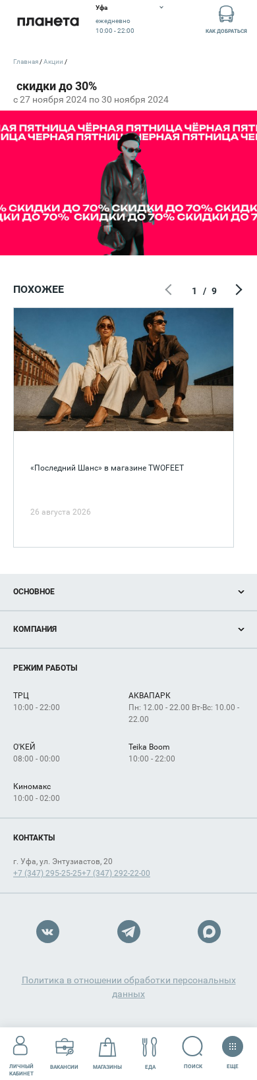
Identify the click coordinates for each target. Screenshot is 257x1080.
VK (47, 931)
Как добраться (226, 31)
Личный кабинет (21, 1070)
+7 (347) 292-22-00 (116, 873)
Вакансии (64, 1067)
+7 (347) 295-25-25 (47, 873)
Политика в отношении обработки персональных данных (129, 987)
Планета (48, 21)
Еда (150, 1067)
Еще (232, 1063)
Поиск (193, 1066)
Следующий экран (237, 290)
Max (209, 931)
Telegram (128, 931)
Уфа (101, 7)
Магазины (107, 1067)
